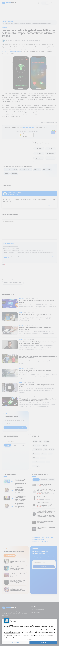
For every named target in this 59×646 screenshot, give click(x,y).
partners (11, 625)
